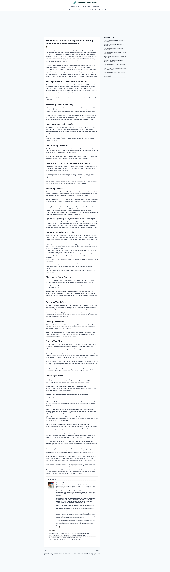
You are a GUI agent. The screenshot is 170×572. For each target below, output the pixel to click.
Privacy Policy (87, 6)
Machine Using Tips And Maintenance (101, 10)
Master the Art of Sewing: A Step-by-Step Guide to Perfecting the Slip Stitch (87, 553)
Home (73, 6)
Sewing (60, 10)
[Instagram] (59, 527)
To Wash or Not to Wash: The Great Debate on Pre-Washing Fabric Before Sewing (67, 539)
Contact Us (96, 6)
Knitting (79, 10)
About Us (78, 6)
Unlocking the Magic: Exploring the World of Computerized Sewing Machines (67, 535)
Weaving (85, 10)
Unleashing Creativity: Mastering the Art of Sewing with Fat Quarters (65, 537)
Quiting (65, 10)
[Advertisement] (85, 21)
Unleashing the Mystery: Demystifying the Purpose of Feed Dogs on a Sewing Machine (69, 533)
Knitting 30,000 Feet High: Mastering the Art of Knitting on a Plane (57, 553)
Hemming (72, 10)
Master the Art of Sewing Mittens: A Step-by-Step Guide (114, 72)
